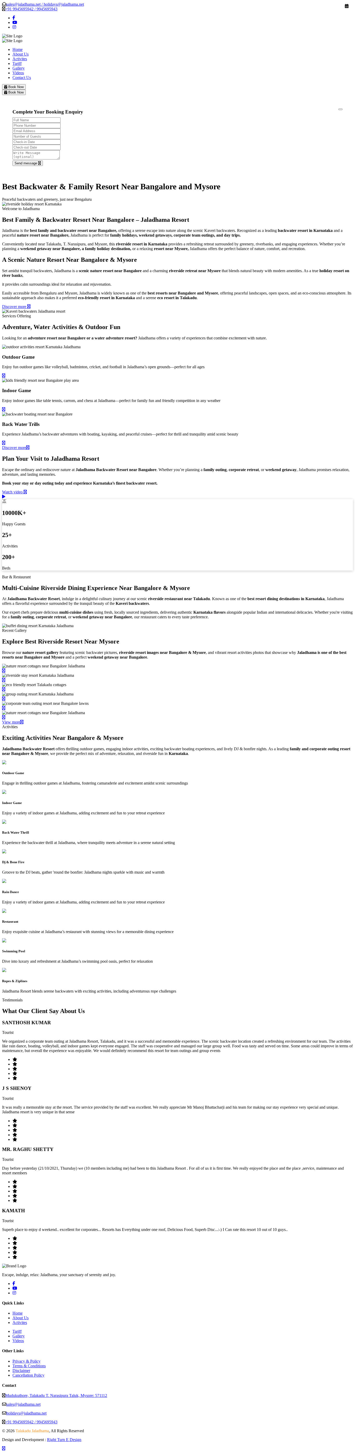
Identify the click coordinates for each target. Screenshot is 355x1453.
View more (11, 722)
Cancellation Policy (28, 1375)
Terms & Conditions (29, 1366)
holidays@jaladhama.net (26, 1413)
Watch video (13, 492)
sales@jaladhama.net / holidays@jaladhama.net (45, 4)
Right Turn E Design (64, 1439)
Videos (18, 73)
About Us (20, 54)
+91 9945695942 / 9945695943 (31, 9)
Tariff (17, 63)
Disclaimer (21, 1370)
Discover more (14, 306)
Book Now (15, 87)
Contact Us (21, 77)
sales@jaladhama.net (23, 1404)
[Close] (340, 109)
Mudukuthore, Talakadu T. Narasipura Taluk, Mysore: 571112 (56, 1395)
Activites (19, 59)
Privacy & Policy (26, 1361)
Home (17, 49)
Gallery (18, 68)
